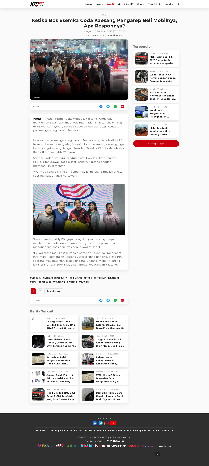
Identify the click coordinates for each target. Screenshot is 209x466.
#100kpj (84, 281)
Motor (99, 4)
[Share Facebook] (100, 106)
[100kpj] (60, 445)
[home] (104, 15)
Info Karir (167, 430)
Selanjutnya (54, 291)
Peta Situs (42, 430)
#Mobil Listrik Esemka (106, 277)
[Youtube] (113, 423)
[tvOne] (110, 445)
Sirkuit (140, 4)
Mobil (110, 4)
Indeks (169, 4)
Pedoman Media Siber (109, 430)
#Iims (33, 281)
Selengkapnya (156, 143)
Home (88, 4)
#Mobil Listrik (74, 277)
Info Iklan (89, 430)
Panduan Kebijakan (135, 430)
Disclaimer (154, 430)
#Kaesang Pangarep (65, 281)
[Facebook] (95, 423)
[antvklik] (134, 445)
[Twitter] (101, 423)
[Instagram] (106, 423)
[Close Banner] (157, 454)
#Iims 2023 (45, 281)
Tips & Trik (154, 4)
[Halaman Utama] (38, 4)
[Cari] (177, 4)
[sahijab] (72, 445)
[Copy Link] (123, 106)
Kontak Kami (74, 430)
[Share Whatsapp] (115, 106)
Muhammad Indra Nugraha (107, 35)
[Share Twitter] (108, 106)
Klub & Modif (125, 4)
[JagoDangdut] (165, 445)
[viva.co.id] (45, 445)
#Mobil (88, 277)
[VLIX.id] (86, 445)
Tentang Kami (57, 430)
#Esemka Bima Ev (53, 277)
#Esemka (35, 277)
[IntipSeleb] (149, 445)
